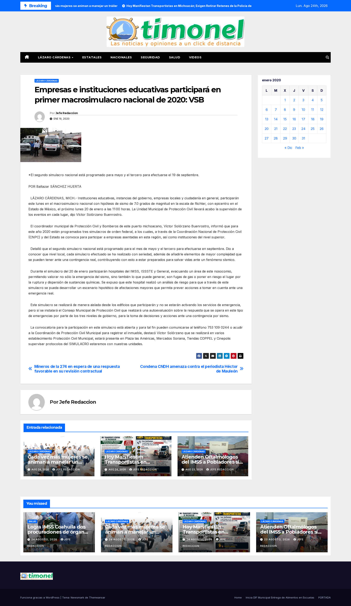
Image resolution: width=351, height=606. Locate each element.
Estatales (92, 57)
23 (294, 129)
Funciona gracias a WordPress (40, 597)
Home (238, 597)
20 (267, 129)
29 (285, 138)
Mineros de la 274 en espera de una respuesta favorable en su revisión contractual (77, 369)
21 (275, 129)
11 (312, 110)
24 (303, 129)
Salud (174, 57)
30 (294, 138)
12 (321, 110)
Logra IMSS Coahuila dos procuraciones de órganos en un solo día (58, 532)
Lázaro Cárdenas (55, 57)
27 (267, 138)
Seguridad (150, 57)
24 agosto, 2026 (44, 539)
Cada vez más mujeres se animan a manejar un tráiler (57, 462)
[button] (327, 57)
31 (303, 138)
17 (303, 119)
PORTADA (324, 597)
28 (276, 138)
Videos (195, 57)
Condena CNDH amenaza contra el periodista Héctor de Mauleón (189, 369)
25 (312, 129)
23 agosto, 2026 (277, 539)
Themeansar (97, 597)
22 (285, 129)
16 (294, 119)
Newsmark (77, 597)
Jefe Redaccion (67, 113)
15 (285, 119)
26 (322, 129)
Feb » (299, 148)
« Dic (288, 148)
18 (312, 119)
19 (321, 119)
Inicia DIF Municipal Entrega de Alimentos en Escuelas (280, 597)
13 (266, 119)
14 (276, 119)
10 (303, 110)
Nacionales (121, 57)
